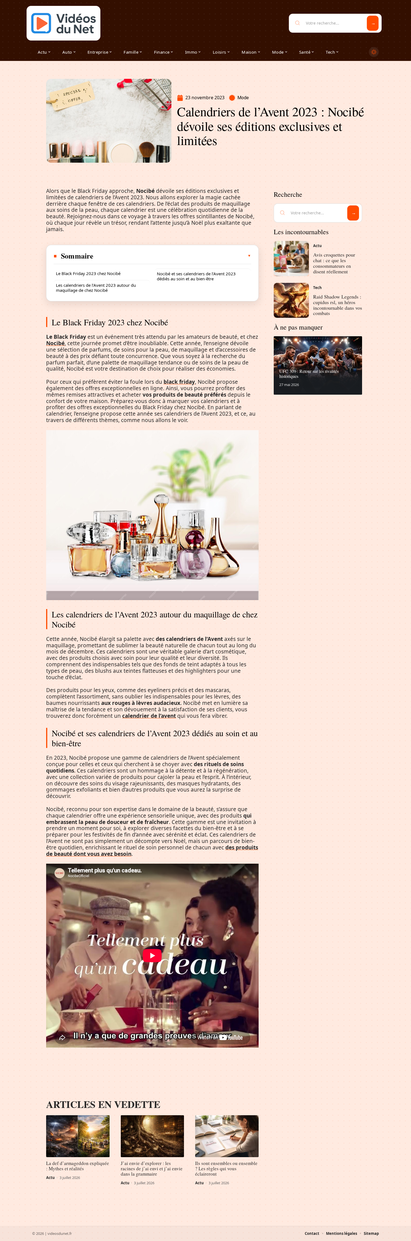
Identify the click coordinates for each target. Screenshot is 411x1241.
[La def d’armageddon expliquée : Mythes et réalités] (78, 1136)
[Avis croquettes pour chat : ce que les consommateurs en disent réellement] (291, 258)
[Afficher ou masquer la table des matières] (172, 255)
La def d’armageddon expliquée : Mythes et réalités (77, 1166)
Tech (317, 287)
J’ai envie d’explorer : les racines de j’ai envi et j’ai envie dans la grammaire (152, 1168)
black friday (179, 381)
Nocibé (55, 343)
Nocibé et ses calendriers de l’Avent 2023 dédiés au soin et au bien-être (196, 276)
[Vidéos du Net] (63, 23)
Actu (50, 1177)
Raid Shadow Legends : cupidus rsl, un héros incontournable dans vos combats (337, 304)
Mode (243, 97)
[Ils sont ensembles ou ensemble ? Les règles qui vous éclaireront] (227, 1136)
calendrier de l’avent (149, 715)
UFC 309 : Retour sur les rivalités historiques (309, 373)
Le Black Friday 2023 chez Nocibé (88, 273)
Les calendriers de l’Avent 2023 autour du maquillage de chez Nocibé (96, 287)
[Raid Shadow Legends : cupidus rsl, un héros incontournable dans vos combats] (291, 300)
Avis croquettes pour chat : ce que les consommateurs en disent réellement (334, 262)
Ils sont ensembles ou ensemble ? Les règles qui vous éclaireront (226, 1168)
